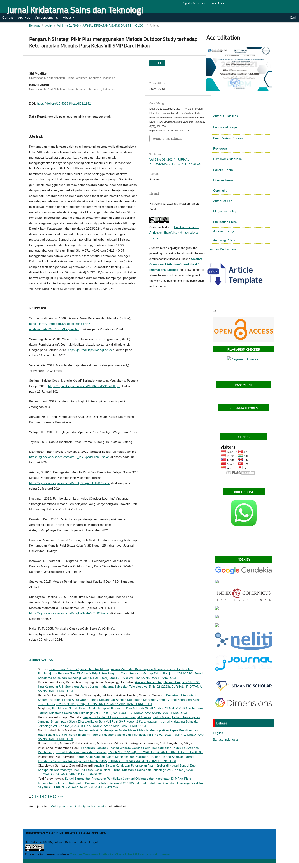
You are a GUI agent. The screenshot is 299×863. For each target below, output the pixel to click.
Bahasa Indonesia (225, 739)
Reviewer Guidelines (227, 159)
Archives (24, 17)
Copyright (220, 190)
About (67, 17)
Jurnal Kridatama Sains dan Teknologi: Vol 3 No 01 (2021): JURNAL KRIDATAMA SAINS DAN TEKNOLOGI (113, 713)
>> (61, 796)
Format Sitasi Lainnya (167, 138)
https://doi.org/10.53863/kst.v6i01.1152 (64, 103)
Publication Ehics (225, 222)
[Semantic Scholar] (243, 692)
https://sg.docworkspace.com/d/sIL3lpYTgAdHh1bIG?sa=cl (69, 483)
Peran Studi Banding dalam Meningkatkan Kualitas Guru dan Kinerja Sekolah (130, 756)
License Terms (223, 180)
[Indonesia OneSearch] (217, 608)
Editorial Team (223, 170)
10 (54, 796)
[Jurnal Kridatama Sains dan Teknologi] (243, 573)
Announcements (46, 17)
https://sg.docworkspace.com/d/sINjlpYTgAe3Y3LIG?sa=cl (69, 613)
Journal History (223, 231)
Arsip (48, 25)
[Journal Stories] (243, 669)
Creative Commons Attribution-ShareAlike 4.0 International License (174, 232)
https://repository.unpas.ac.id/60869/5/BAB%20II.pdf (84, 386)
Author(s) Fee (222, 201)
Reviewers (220, 148)
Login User (217, 3)
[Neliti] (243, 648)
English (218, 733)
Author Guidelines (225, 116)
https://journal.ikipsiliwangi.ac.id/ (90, 350)
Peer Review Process (228, 138)
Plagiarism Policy (225, 211)
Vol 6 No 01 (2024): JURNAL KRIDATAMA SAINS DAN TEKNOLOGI (100, 25)
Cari (292, 17)
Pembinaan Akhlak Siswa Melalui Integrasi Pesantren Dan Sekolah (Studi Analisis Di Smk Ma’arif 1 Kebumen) (127, 708)
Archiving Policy (224, 240)
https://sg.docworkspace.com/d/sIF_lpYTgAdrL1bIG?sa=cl (69, 457)
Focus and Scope (225, 127)
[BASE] (217, 617)
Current (7, 17)
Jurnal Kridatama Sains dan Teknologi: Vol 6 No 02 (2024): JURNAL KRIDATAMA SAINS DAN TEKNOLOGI (129, 752)
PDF (158, 63)
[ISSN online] (243, 329)
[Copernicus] (243, 600)
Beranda (34, 25)
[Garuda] (217, 582)
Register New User (193, 3)
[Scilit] (217, 625)
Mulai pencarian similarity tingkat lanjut (77, 806)
